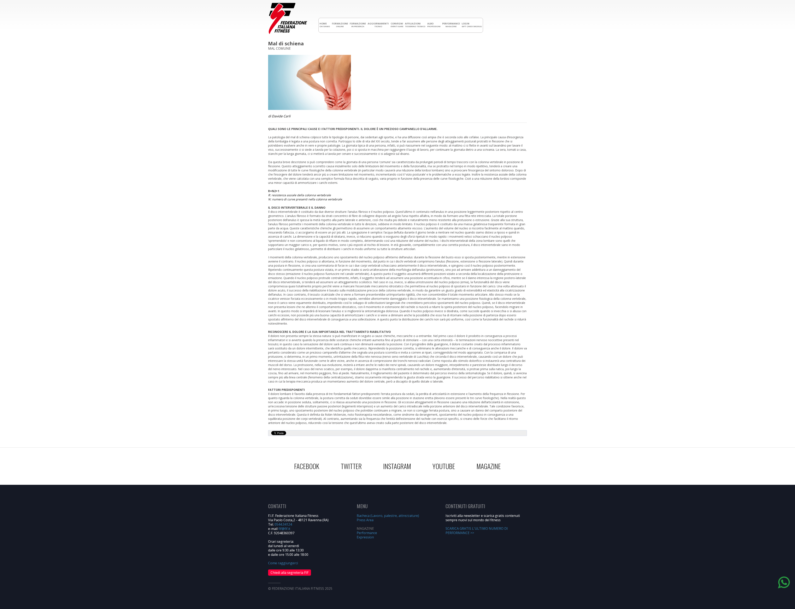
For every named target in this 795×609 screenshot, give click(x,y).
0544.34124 (283, 524)
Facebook (306, 466)
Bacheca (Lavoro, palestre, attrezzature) (388, 515)
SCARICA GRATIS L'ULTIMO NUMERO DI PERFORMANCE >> (477, 530)
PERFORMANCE (451, 25)
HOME (324, 25)
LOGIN (472, 25)
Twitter (351, 466)
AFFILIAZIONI (415, 25)
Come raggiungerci (283, 563)
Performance (367, 533)
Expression (365, 537)
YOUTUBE (443, 466)
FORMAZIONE (340, 25)
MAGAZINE (489, 466)
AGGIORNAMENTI (378, 25)
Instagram (397, 466)
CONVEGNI (397, 25)
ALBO (434, 25)
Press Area (365, 520)
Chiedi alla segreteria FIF (289, 572)
